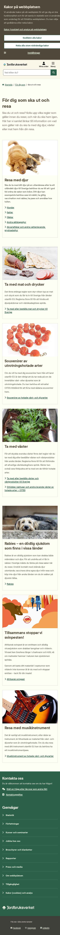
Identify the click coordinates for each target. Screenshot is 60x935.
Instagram (31, 928)
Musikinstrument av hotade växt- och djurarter (30, 756)
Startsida (8, 84)
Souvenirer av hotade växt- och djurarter (27, 397)
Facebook (17, 928)
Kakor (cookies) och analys (19, 892)
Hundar (10, 207)
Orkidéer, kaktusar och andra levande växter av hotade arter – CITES (29, 488)
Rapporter (11, 858)
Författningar (12, 823)
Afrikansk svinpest (16, 679)
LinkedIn (46, 928)
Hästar (10, 217)
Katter (10, 212)
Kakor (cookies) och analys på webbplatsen (25, 29)
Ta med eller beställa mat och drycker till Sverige (26, 310)
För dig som (20, 84)
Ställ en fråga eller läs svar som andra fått (27, 789)
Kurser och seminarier (17, 832)
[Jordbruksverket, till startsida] (15, 64)
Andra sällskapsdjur (16, 222)
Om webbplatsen (14, 875)
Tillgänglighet (12, 884)
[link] (30, 283)
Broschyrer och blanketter (19, 849)
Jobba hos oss (13, 841)
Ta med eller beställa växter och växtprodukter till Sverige (22, 480)
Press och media (14, 866)
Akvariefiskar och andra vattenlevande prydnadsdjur (25, 229)
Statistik (10, 815)
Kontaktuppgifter (14, 794)
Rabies (10, 583)
